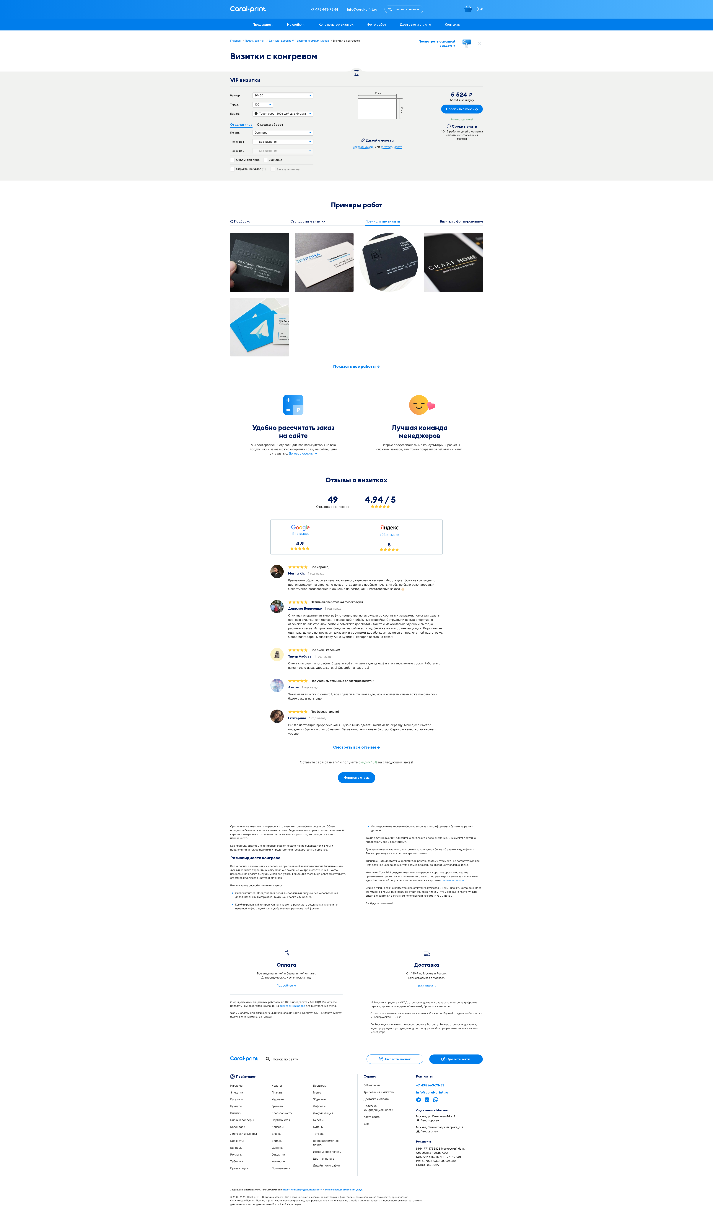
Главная (235, 40)
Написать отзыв (357, 777)
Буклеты (236, 1106)
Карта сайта (372, 1117)
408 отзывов (389, 535)
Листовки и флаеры (243, 1133)
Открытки (278, 1154)
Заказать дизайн (363, 146)
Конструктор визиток (335, 24)
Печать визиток (254, 40)
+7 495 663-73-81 (430, 1085)
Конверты (278, 1161)
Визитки (235, 1113)
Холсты (277, 1085)
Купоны (318, 1127)
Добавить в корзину (462, 109)
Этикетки (236, 1092)
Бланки (276, 1133)
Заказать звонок (406, 9)
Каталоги (236, 1099)
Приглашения (281, 1168)
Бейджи (277, 1141)
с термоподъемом (452, 880)
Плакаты (277, 1092)
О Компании (372, 1085)
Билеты (318, 1120)
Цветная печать (323, 1158)
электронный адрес (292, 1005)
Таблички (236, 1161)
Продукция (262, 24)
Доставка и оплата (415, 24)
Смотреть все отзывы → (356, 747)
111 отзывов (300, 534)
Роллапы (236, 1154)
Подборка (242, 221)
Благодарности (282, 1113)
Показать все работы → (356, 366)
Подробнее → (286, 985)
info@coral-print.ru (432, 1092)
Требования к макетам (379, 1092)
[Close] (479, 43)
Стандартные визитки (307, 221)
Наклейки (294, 24)
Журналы (319, 1099)
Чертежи (278, 1099)
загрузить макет (391, 146)
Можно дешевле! (462, 119)
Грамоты (277, 1106)
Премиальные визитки (382, 221)
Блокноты (237, 1141)
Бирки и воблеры (242, 1120)
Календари (237, 1127)
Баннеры (236, 1147)
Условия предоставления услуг (343, 1189)
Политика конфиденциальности (302, 1189)
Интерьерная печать (327, 1151)
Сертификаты (281, 1120)
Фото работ (377, 24)
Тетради (318, 1133)
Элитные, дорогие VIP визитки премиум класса (299, 40)
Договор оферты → (303, 453)
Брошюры (319, 1085)
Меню (317, 1092)
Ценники (278, 1147)
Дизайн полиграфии (326, 1165)
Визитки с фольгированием (461, 221)
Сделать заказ (458, 1059)
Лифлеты (319, 1106)
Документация (323, 1113)
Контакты (452, 24)
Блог (367, 1123)
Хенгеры (278, 1127)
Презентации (239, 1168)
